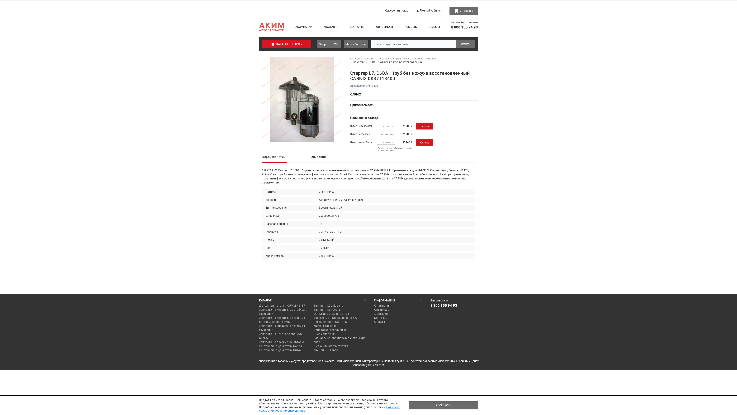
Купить (424, 126)
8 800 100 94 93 (464, 27)
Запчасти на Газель (327, 309)
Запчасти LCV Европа (328, 305)
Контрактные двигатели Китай (280, 350)
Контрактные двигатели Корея (280, 346)
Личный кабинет (430, 10)
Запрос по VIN (329, 44)
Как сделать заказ (396, 10)
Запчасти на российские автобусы (283, 342)
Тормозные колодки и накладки (336, 317)
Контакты (357, 26)
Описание (318, 157)
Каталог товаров (289, 44)
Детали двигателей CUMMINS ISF (282, 305)
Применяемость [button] (362, 105)
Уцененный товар (326, 350)
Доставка (331, 26)
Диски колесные (325, 325)
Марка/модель (356, 44)
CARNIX (355, 94)
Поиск (465, 44)
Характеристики (274, 157)
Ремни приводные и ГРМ (331, 321)
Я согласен (443, 405)
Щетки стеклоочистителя (331, 346)
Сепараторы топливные (330, 329)
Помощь (410, 26)
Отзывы (434, 26)
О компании (303, 26)
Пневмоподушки (325, 333)
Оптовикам (384, 26)
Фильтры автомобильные (331, 313)
